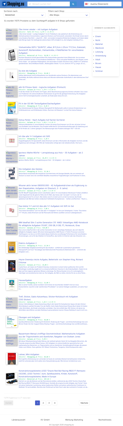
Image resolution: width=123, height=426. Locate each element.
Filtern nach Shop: (56, 11)
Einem (98, 36)
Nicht (97, 40)
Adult (97, 59)
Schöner (99, 71)
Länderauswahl (18, 420)
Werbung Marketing (74, 420)
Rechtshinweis (104, 420)
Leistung (99, 52)
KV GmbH (45, 420)
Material (99, 44)
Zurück (8, 403)
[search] (73, 4)
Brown (98, 63)
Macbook (99, 48)
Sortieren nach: (11, 11)
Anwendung (100, 55)
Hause (98, 67)
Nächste (84, 403)
